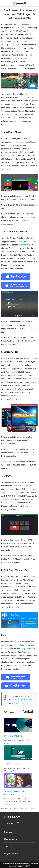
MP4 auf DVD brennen (13, 736)
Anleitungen (15, 808)
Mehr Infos (21, 866)
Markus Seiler (26, 700)
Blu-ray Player (24, 245)
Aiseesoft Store (10, 823)
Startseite (6, 808)
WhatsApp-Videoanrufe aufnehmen (14, 792)
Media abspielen (18, 703)
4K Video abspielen (12, 764)
